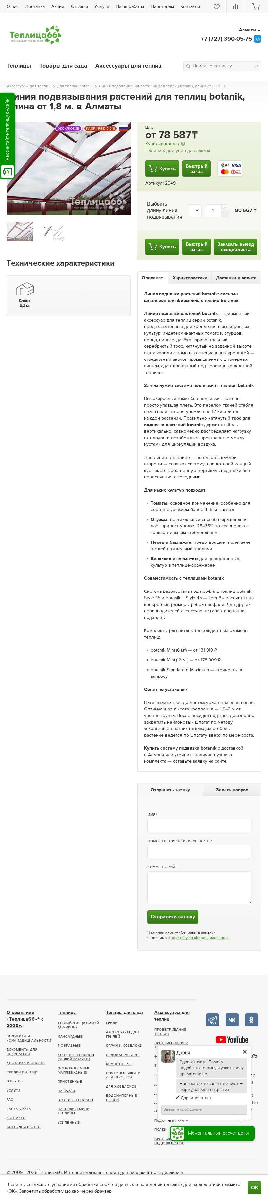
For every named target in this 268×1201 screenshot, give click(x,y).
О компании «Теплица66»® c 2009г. (25, 1019)
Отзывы (79, 6)
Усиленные (69, 1122)
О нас (13, 6)
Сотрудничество (24, 1127)
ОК (254, 1188)
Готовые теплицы (75, 1100)
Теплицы (19, 66)
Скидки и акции (22, 1072)
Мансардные (70, 1036)
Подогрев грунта (171, 1120)
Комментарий (161, 867)
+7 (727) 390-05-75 (226, 39)
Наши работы (130, 6)
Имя (152, 814)
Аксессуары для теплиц (128, 66)
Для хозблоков (121, 1086)
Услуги (101, 6)
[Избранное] (216, 6)
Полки (160, 1129)
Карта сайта (19, 1108)
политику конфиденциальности (200, 938)
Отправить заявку (173, 917)
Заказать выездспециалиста (235, 247)
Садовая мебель (123, 1055)
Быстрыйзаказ (197, 168)
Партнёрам (162, 6)
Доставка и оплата (26, 1063)
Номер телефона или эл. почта (179, 840)
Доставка (35, 6)
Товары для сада (63, 66)
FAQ (10, 1099)
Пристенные (70, 1081)
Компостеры (118, 1064)
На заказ (66, 1091)
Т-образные (69, 1045)
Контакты (190, 6)
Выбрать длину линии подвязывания (164, 211)
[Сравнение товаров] (236, 6)
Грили (112, 1023)
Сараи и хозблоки (124, 1045)
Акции (57, 6)
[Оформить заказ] (255, 6)
